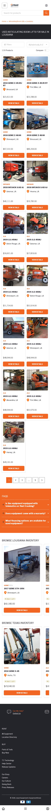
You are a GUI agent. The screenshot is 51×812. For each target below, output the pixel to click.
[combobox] (25, 13)
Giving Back (6, 784)
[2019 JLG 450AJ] (13, 223)
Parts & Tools (7, 749)
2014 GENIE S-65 (11, 671)
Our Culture (6, 781)
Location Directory (9, 737)
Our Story (5, 774)
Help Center (6, 763)
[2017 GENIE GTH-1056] (22, 564)
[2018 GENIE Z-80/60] (13, 119)
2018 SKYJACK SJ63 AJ (13, 187)
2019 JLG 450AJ (10, 239)
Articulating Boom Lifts (16, 21)
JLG (4, 236)
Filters (9, 44)
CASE (48, 585)
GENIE (5, 80)
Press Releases (8, 787)
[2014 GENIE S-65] (22, 646)
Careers (5, 777)
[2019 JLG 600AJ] (37, 275)
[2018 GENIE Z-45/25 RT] (37, 66)
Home (4, 21)
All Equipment (7, 733)
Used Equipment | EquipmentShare (28, 798)
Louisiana (29, 21)
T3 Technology (8, 760)
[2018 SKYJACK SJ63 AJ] (13, 171)
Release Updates (9, 767)
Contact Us (17, 713)
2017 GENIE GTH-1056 (14, 588)
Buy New (5, 752)
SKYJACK (6, 184)
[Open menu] (4, 5)
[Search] (46, 12)
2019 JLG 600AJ (34, 292)
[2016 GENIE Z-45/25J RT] (13, 66)
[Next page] (42, 480)
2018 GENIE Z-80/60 (12, 135)
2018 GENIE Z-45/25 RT (37, 83)
